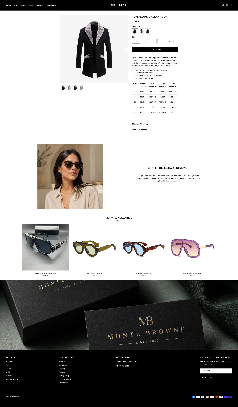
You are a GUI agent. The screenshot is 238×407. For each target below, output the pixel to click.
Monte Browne (14, 396)
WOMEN (8, 5)
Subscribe (207, 378)
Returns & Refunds (139, 129)
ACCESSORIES (51, 5)
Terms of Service (65, 379)
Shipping (62, 369)
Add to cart (154, 49)
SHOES (23, 5)
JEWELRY (40, 5)
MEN (15, 5)
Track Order (63, 383)
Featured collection (119, 218)
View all (119, 221)
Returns (62, 372)
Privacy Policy (64, 376)
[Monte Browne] (119, 5)
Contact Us (63, 365)
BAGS (31, 5)
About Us (62, 361)
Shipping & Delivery (140, 124)
